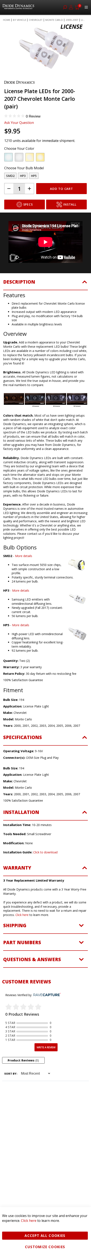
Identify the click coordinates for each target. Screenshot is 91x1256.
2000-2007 (72, 19)
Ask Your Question (19, 139)
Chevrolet (36, 19)
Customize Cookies (45, 1247)
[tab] (45, 301)
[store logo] (19, 7)
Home (6, 19)
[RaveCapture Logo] (45, 1012)
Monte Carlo (54, 19)
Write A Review (46, 1064)
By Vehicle (19, 19)
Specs (28, 221)
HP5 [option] (34, 193)
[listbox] (41, 175)
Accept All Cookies (45, 1235)
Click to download (45, 869)
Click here (22, 932)
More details (23, 573)
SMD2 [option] (10, 193)
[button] (17, 84)
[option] (8, 174)
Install (69, 221)
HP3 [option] (23, 193)
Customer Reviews (26, 998)
